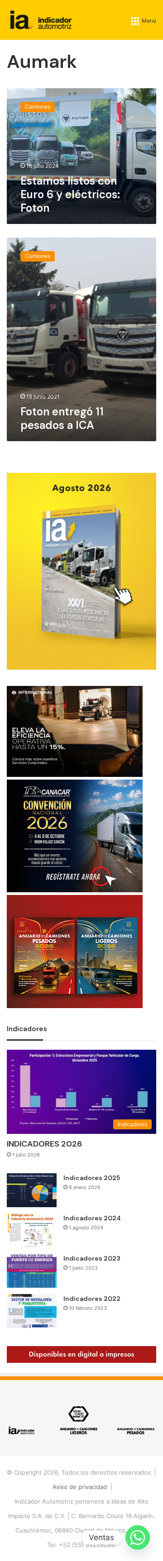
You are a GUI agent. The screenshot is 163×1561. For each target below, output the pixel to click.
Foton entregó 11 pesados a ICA (62, 418)
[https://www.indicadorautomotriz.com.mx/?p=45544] (81, 667)
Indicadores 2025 (91, 1178)
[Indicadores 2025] (32, 1190)
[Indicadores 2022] (32, 1311)
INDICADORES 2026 (44, 1143)
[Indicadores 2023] (32, 1271)
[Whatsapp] (137, 1537)
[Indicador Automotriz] (41, 19)
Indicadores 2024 (92, 1218)
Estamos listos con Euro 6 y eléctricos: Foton (70, 194)
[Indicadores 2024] (32, 1230)
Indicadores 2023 (91, 1258)
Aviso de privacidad (80, 1486)
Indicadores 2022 (91, 1298)
